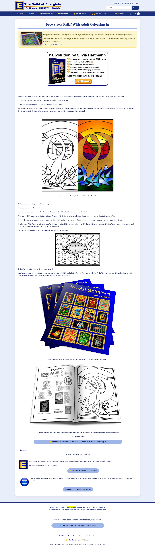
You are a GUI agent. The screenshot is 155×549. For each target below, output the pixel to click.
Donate (79, 540)
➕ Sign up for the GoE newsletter (78, 489)
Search (135, 8)
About (57, 507)
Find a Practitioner (98, 507)
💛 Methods (63, 14)
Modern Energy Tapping (94, 509)
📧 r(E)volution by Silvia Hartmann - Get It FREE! (78, 525)
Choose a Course (54, 509)
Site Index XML (91, 536)
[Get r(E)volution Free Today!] (77, 86)
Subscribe (71, 540)
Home (52, 507)
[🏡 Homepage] (38, 5)
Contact (63, 507)
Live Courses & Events (68, 509)
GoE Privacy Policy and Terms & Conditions (72, 536)
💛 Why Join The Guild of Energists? (83, 470)
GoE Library (81, 509)
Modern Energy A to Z (84, 507)
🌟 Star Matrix (80, 14)
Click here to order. (77, 436)
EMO (104, 509)
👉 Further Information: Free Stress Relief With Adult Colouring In (77, 442)
